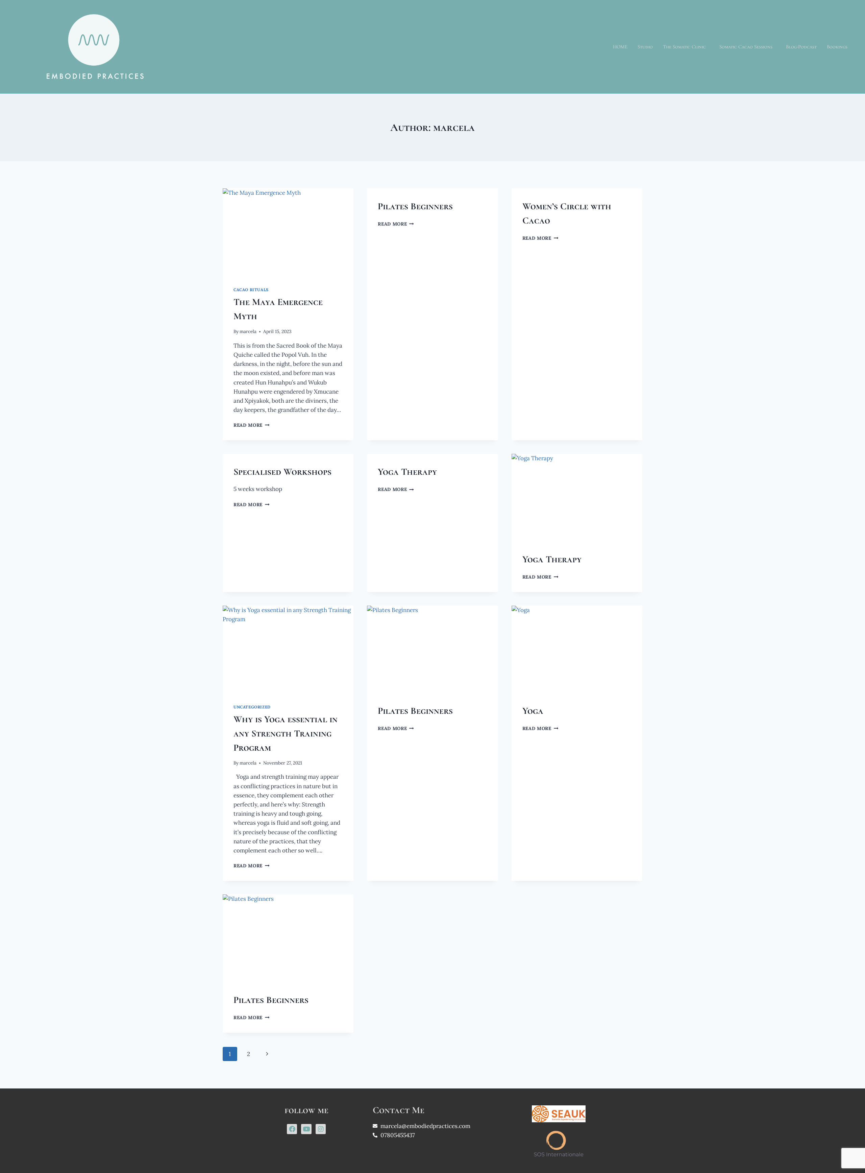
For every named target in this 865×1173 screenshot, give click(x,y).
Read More (251, 425)
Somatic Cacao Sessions (745, 47)
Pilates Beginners (415, 206)
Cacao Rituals (251, 289)
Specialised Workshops (282, 471)
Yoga (532, 711)
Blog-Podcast (801, 47)
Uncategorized (252, 706)
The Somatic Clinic (684, 47)
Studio (645, 47)
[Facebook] (292, 1129)
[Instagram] (321, 1129)
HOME (620, 47)
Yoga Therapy (407, 471)
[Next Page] (267, 1054)
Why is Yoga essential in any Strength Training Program (285, 733)
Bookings (837, 47)
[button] (686, 47)
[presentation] (288, 232)
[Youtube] (306, 1129)
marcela (248, 331)
